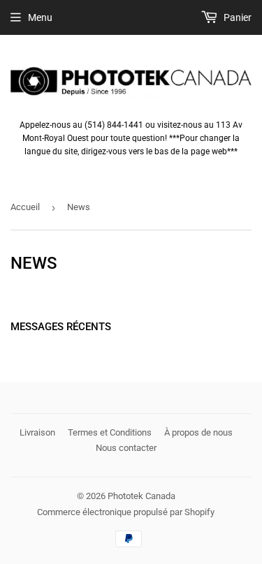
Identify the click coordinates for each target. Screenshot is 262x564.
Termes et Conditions (110, 432)
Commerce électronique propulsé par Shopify (125, 512)
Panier (236, 17)
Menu (40, 17)
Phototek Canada (141, 496)
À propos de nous (198, 432)
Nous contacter (126, 448)
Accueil (25, 207)
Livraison (37, 432)
